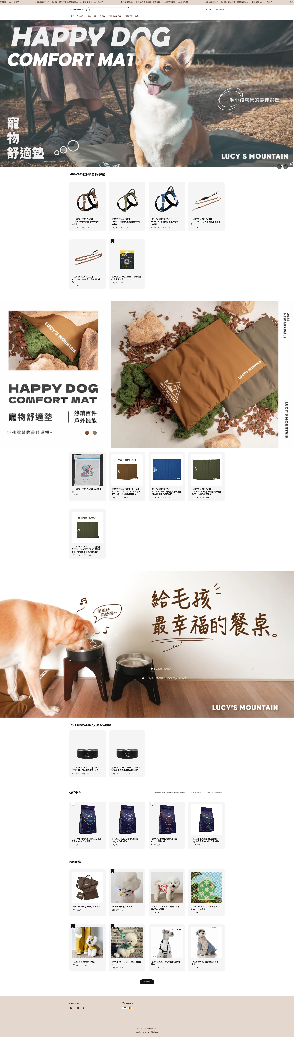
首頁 (72, 16)
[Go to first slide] (285, 166)
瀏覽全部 (147, 982)
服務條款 (139, 1032)
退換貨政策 (155, 1032)
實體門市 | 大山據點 (132, 16)
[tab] (147, 165)
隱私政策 (146, 1032)
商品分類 (80, 16)
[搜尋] (126, 9)
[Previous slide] (279, 166)
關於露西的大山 (115, 16)
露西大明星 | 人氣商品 (96, 16)
